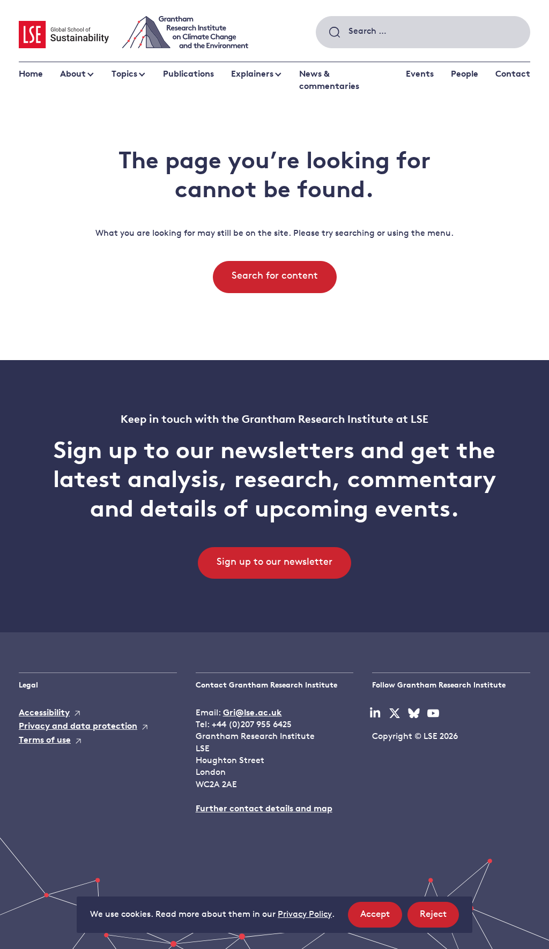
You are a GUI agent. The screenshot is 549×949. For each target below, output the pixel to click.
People (464, 74)
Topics (124, 74)
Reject (439, 918)
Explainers (252, 74)
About (73, 74)
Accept (381, 918)
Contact (512, 74)
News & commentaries (329, 80)
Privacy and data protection (78, 726)
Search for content (275, 276)
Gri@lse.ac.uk (252, 713)
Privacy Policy (305, 914)
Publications (188, 74)
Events (420, 74)
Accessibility (44, 713)
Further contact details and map (264, 809)
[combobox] (423, 32)
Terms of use (45, 740)
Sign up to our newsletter (274, 562)
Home (31, 74)
